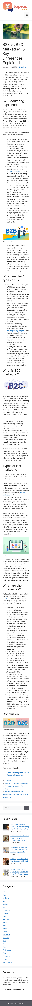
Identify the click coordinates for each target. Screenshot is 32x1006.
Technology (7, 950)
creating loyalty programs (16, 331)
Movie (5, 932)
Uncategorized (8, 962)
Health (5, 925)
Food (4, 916)
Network (6, 938)
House (5, 929)
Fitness (5, 913)
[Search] (26, 808)
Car (4, 901)
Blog (4, 895)
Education (6, 910)
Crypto (5, 907)
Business (8, 781)
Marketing (24, 783)
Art (4, 892)
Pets (4, 941)
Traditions (6, 956)
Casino (5, 904)
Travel (5, 959)
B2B (6, 783)
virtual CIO (6, 598)
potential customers (14, 171)
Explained (16, 783)
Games (5, 922)
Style (4, 947)
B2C (10, 783)
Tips (4, 953)
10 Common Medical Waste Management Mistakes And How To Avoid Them (15, 794)
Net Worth (6, 935)
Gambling (6, 919)
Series (5, 944)
